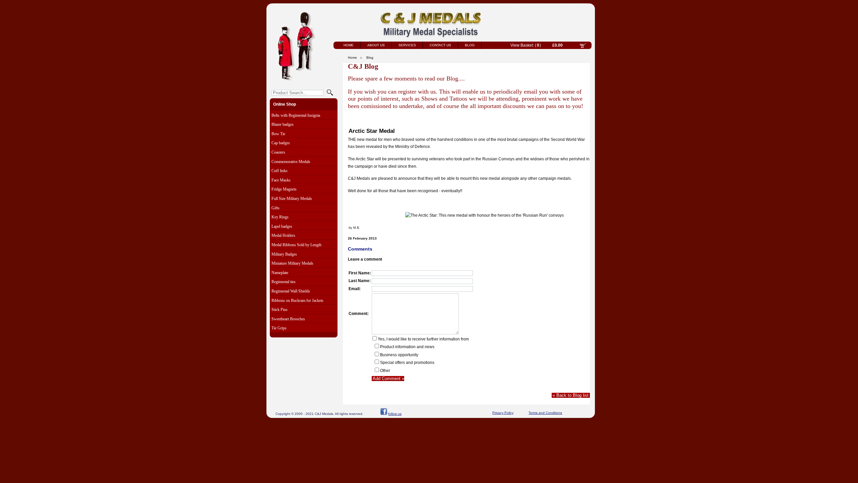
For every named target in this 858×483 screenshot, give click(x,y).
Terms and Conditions (545, 413)
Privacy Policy (502, 413)
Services (407, 45)
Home (349, 45)
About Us (376, 45)
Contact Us (440, 45)
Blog (470, 45)
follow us (395, 414)
